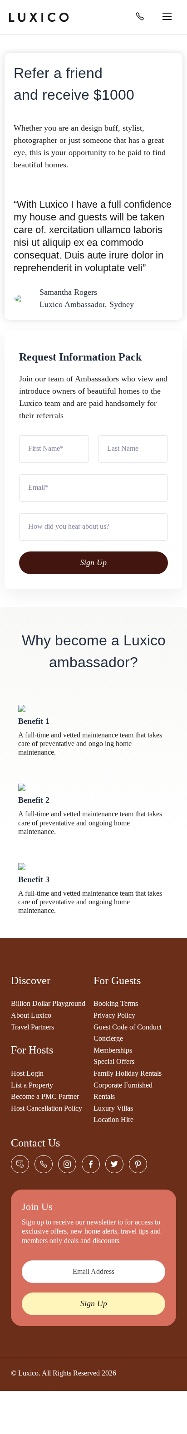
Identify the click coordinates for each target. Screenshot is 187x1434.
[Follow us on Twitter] (114, 1164)
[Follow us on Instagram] (67, 1164)
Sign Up (93, 562)
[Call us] (140, 16)
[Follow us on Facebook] (91, 1164)
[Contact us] (20, 1164)
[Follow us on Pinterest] (138, 1164)
